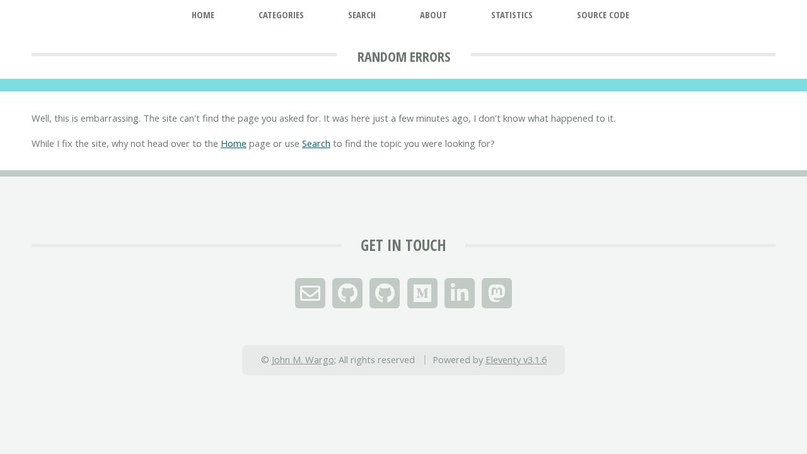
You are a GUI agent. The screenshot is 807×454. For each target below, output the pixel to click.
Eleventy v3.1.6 (516, 359)
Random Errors (403, 56)
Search (316, 143)
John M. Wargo (303, 359)
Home (234, 143)
